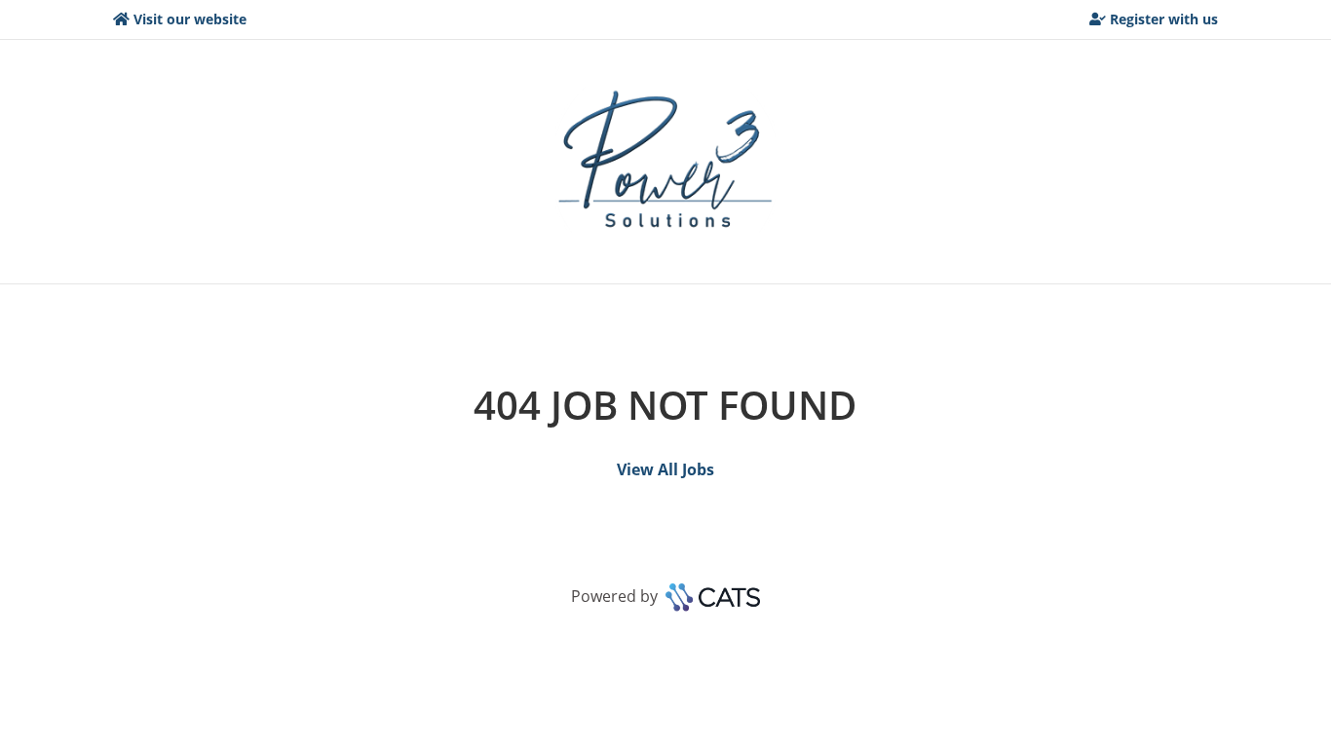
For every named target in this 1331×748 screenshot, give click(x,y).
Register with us (1164, 19)
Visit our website (190, 19)
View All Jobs (665, 469)
